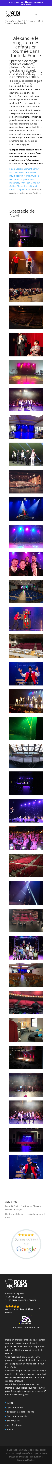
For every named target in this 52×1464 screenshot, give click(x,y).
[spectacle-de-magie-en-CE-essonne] (26, 548)
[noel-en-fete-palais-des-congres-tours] (26, 1124)
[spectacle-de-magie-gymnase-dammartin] (26, 795)
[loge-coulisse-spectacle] (26, 1041)
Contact (11, 1429)
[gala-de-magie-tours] (26, 466)
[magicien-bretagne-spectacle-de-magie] (26, 658)
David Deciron (16, 175)
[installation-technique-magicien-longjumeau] (26, 493)
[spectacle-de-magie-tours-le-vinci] (26, 329)
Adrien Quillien (31, 175)
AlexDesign (27, 1449)
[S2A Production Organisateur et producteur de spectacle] (26, 1318)
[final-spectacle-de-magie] (26, 712)
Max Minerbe (15, 179)
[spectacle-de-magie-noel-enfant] (26, 246)
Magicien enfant (24, 1453)
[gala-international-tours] (26, 411)
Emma (12, 189)
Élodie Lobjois (16, 168)
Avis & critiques (14, 1425)
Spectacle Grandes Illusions (20, 1411)
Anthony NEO (32, 172)
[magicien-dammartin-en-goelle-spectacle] (26, 767)
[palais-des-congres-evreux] (26, 1096)
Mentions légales (25, 1460)
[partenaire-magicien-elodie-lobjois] (26, 274)
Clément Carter (31, 168)
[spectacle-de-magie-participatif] (26, 356)
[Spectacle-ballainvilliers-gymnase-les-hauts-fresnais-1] (26, 383)
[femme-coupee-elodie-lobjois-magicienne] (26, 630)
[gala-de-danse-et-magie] (26, 822)
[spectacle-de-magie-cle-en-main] (26, 575)
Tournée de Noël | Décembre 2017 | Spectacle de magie (25, 22)
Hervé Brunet (30, 186)
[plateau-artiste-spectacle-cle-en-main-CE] (26, 987)
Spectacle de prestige (17, 1416)
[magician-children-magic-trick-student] (26, 959)
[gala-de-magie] (26, 877)
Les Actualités (14, 1420)
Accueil (10, 1402)
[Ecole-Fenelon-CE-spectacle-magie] (26, 438)
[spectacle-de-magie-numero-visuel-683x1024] (26, 1179)
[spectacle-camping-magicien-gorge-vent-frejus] (26, 849)
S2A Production (32, 1327)
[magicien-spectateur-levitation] (26, 521)
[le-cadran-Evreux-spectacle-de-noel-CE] (26, 932)
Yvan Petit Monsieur (30, 182)
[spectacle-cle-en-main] (26, 1014)
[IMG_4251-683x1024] (26, 685)
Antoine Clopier (16, 172)
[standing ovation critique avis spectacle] (26, 301)
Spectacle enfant (15, 1407)
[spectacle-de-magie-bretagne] (26, 1069)
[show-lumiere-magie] (26, 740)
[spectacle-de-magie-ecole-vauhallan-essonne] (26, 603)
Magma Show (23, 189)
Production (35, 1456)
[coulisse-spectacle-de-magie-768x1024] (26, 904)
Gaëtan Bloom (16, 186)
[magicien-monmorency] (26, 1151)
